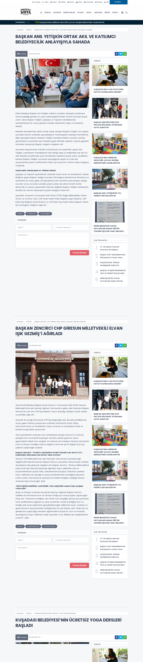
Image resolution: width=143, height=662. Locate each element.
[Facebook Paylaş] (117, 54)
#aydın (20, 214)
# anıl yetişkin (45, 214)
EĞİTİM (107, 12)
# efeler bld (31, 214)
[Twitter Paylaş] (121, 54)
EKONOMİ (57, 12)
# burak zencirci (49, 526)
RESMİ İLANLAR (69, 12)
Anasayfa (20, 30)
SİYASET (80, 12)
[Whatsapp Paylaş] (125, 54)
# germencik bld (33, 526)
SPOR (88, 12)
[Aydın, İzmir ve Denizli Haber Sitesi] (25, 12)
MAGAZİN (98, 12)
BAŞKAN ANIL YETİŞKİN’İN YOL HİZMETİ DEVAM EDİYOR (61, 22)
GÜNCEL (47, 12)
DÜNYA (115, 12)
